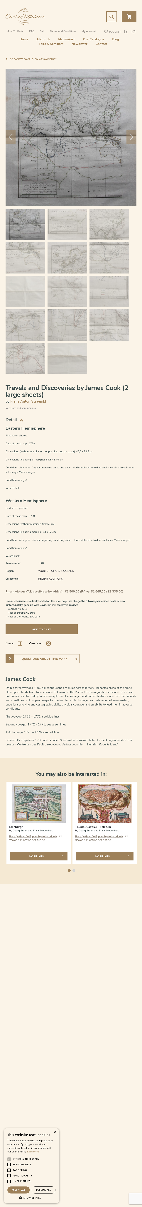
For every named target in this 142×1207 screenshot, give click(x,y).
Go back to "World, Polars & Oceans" (33, 59)
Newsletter (79, 43)
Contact (101, 43)
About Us (43, 39)
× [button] (55, 1132)
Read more (33, 1151)
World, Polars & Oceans (56, 571)
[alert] (31, 1165)
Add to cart (41, 629)
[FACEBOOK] (126, 32)
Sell (42, 31)
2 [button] (73, 870)
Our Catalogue (93, 39)
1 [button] (69, 870)
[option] (39, 823)
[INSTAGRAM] (133, 32)
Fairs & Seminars (51, 43)
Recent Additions (50, 579)
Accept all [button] (19, 1189)
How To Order (15, 31)
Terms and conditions (63, 31)
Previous (11, 137)
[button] (31, 1198)
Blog (115, 39)
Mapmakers (66, 39)
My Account (89, 31)
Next (131, 137)
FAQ (31, 31)
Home (24, 39)
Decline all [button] (43, 1189)
